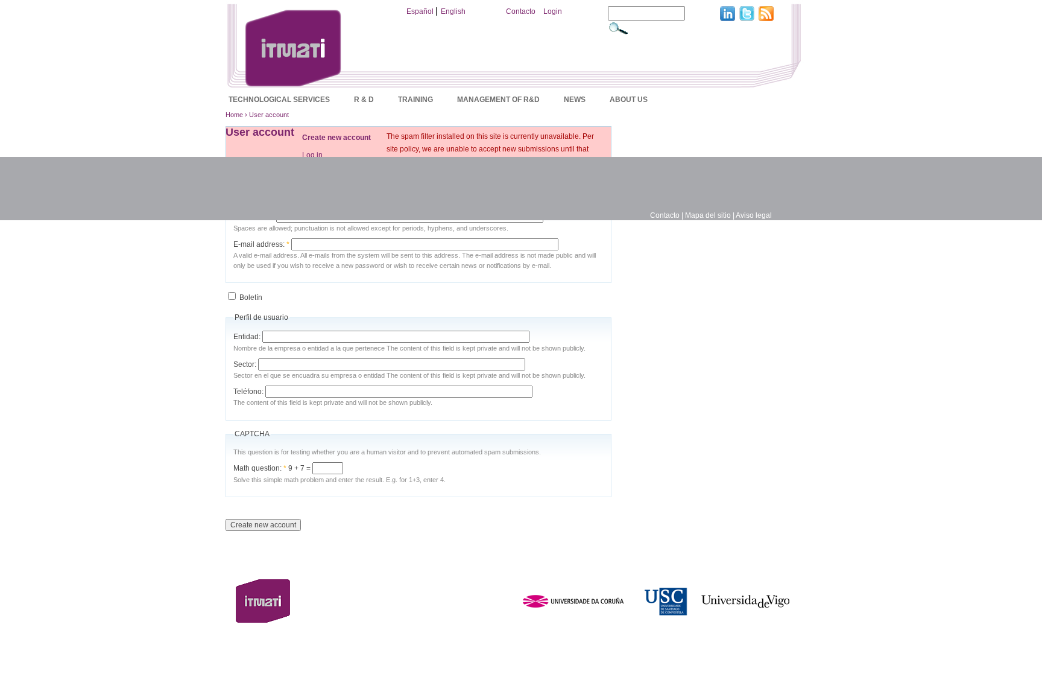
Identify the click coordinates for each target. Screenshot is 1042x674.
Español (420, 11)
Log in (312, 155)
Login (552, 11)
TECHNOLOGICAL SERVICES (279, 99)
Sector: (245, 364)
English (453, 11)
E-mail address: (261, 244)
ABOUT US (629, 99)
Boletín (250, 297)
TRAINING (415, 99)
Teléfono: (249, 391)
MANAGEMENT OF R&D (498, 99)
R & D (364, 99)
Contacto (520, 11)
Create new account (336, 137)
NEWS (575, 99)
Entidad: (247, 336)
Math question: (259, 468)
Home (234, 114)
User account (269, 114)
